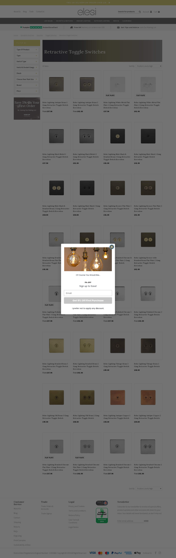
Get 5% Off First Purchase (88, 300)
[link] (88, 259)
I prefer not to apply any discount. (88, 308)
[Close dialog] (112, 247)
